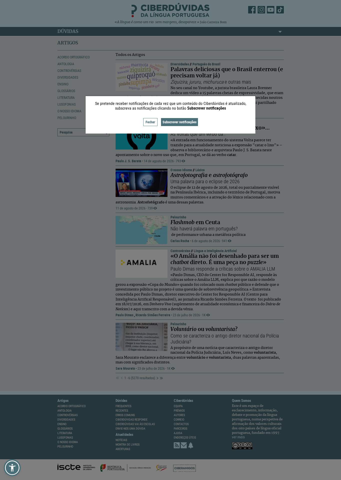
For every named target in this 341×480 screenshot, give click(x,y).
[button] (12, 468)
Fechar (150, 122)
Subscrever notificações (179, 122)
